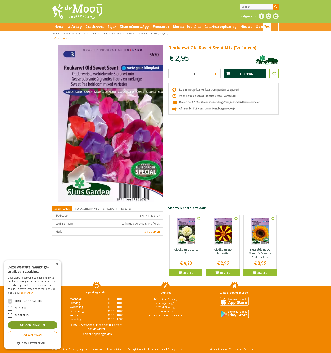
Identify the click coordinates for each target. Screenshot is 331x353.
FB (261, 16)
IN (268, 16)
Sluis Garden (152, 231)
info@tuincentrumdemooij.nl (167, 315)
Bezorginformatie (137, 349)
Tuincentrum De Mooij (165, 299)
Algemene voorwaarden (92, 349)
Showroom (110, 208)
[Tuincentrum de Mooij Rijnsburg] (77, 11)
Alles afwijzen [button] (33, 334)
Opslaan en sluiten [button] (32, 325)
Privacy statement (116, 349)
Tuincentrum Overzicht (241, 349)
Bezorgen (127, 208)
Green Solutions (218, 349)
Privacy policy (175, 349)
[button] (32, 343)
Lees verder (26, 292)
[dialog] (32, 304)
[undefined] (110, 123)
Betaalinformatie (157, 349)
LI (276, 16)
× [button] (57, 264)
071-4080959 (167, 311)
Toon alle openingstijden (96, 334)
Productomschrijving (86, 208)
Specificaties (62, 208)
